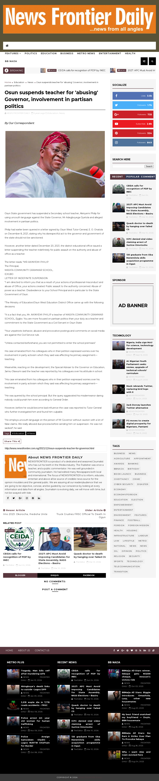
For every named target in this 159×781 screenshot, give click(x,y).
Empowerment (123, 505)
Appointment (142, 458)
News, (62, 113)
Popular (133, 176)
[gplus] (123, 650)
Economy (120, 489)
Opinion (127, 551)
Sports (118, 561)
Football (134, 520)
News (38, 70)
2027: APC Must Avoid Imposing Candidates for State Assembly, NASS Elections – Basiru (54, 558)
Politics (31, 53)
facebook (89, 575)
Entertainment (110, 53)
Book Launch (122, 474)
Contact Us (42, 650)
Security (134, 556)
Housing (132, 530)
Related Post (12, 523)
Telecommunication (127, 566)
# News (31, 433)
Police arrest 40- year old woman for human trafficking (35, 721)
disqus (55, 575)
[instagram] (149, 650)
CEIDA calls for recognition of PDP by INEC (67, 70)
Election (137, 499)
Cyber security (123, 484)
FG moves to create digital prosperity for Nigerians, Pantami (138, 423)
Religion (119, 556)
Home (8, 82)
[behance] (145, 650)
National (120, 546)
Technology (135, 561)
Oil (116, 551)
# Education (18, 433)
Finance (119, 520)
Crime (136, 479)
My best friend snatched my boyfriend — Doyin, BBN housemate (136, 717)
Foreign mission (138, 525)
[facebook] (114, 650)
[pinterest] (127, 650)
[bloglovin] (132, 650)
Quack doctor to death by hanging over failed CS (90, 555)
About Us (24, 650)
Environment (122, 515)
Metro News (86, 53)
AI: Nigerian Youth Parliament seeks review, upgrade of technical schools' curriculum (137, 367)
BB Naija (11, 61)
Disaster (142, 484)
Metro (143, 541)
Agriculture (122, 458)
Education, (53, 113)
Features (12, 53)
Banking (133, 463)
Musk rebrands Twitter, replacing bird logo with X (139, 389)
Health (130, 53)
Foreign (119, 525)
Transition (121, 571)
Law (116, 541)
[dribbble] (136, 650)
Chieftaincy (121, 479)
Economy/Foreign (125, 494)
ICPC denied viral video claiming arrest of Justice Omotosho (139, 242)
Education (49, 53)
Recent (117, 176)
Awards (119, 463)
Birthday (133, 469)
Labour (143, 535)
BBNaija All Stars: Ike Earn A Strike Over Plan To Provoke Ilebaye (136, 736)
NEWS (143, 546)
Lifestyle (129, 541)
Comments (148, 177)
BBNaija (119, 469)
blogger (20, 575)
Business (66, 53)
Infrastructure (124, 535)
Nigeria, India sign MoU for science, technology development (139, 345)
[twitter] (118, 650)
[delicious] (153, 650)
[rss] (140, 650)
